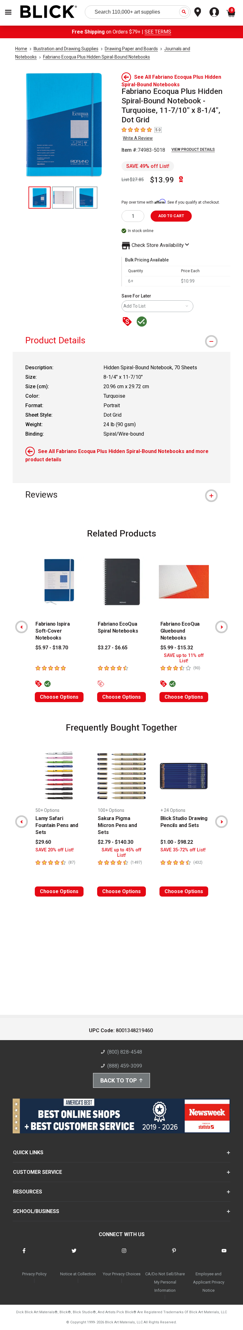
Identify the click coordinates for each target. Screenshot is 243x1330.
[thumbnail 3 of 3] (86, 198)
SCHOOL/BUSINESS (36, 1211)
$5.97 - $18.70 (51, 648)
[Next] (221, 627)
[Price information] (128, 322)
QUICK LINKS (28, 1152)
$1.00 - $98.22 (176, 842)
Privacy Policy (34, 1274)
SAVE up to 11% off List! (184, 658)
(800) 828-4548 (124, 1052)
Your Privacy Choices (121, 1274)
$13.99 (162, 179)
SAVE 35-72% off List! (183, 850)
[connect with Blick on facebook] (24, 1255)
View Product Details (193, 149)
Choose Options (59, 697)
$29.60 (43, 842)
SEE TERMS (158, 32)
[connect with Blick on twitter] (74, 1255)
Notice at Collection (78, 1274)
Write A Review (138, 138)
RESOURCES (27, 1192)
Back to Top (118, 1080)
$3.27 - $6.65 (113, 648)
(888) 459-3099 (124, 1066)
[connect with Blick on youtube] (224, 1255)
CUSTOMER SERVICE (37, 1172)
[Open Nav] (8, 12)
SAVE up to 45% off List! (121, 852)
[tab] (121, 340)
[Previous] (21, 627)
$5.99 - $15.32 (176, 648)
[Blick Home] (48, 12)
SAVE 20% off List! (54, 850)
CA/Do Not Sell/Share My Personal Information (165, 1282)
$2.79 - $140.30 (115, 842)
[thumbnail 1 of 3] (39, 198)
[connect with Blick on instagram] (124, 1255)
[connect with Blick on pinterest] (174, 1255)
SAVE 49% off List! (147, 166)
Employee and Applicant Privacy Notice (208, 1282)
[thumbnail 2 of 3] (63, 198)
